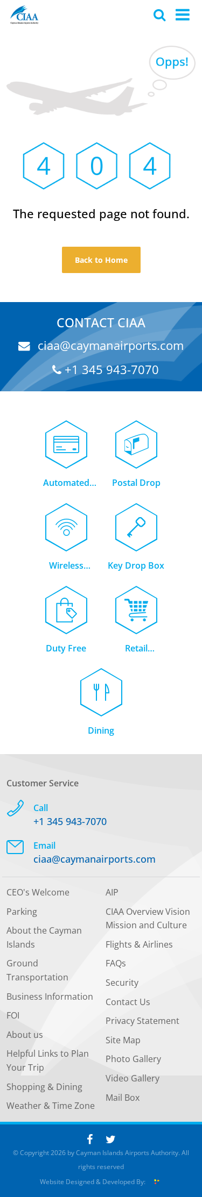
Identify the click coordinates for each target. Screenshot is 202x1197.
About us (24, 1035)
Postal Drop (136, 483)
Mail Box (123, 1097)
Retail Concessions (136, 649)
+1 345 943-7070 (110, 369)
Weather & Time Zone (50, 1106)
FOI (12, 1015)
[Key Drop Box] (136, 521)
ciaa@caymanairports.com (109, 345)
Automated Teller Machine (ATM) (66, 483)
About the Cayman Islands (44, 937)
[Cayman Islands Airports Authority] (24, 14)
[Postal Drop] (136, 438)
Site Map (123, 1040)
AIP (112, 892)
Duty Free (66, 648)
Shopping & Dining (44, 1087)
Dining (101, 730)
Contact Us (128, 1002)
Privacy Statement (142, 1021)
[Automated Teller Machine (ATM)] (66, 438)
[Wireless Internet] (66, 521)
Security (122, 982)
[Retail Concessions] (136, 604)
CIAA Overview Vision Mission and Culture (148, 918)
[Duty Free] (66, 604)
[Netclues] (156, 1181)
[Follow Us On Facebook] (90, 1139)
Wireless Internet (66, 566)
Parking (21, 912)
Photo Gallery (133, 1059)
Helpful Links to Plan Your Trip (47, 1060)
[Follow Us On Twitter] (111, 1139)
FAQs (116, 963)
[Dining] (101, 686)
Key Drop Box (136, 565)
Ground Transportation (37, 970)
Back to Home (101, 260)
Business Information (49, 996)
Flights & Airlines (139, 944)
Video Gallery (132, 1078)
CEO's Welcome (37, 892)
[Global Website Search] (159, 14)
